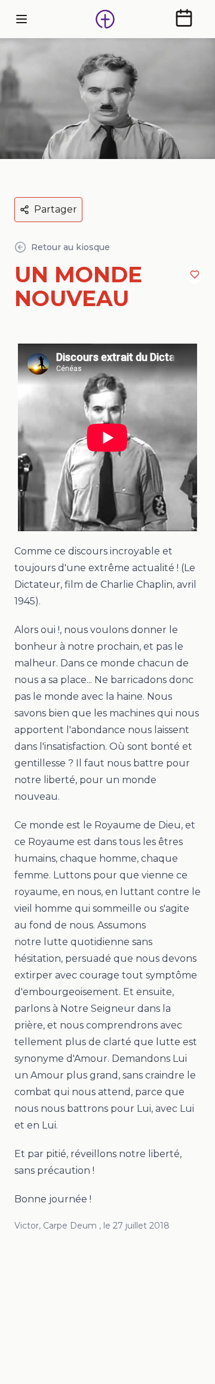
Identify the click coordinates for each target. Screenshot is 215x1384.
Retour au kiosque (70, 247)
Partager (55, 209)
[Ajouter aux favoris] (194, 274)
